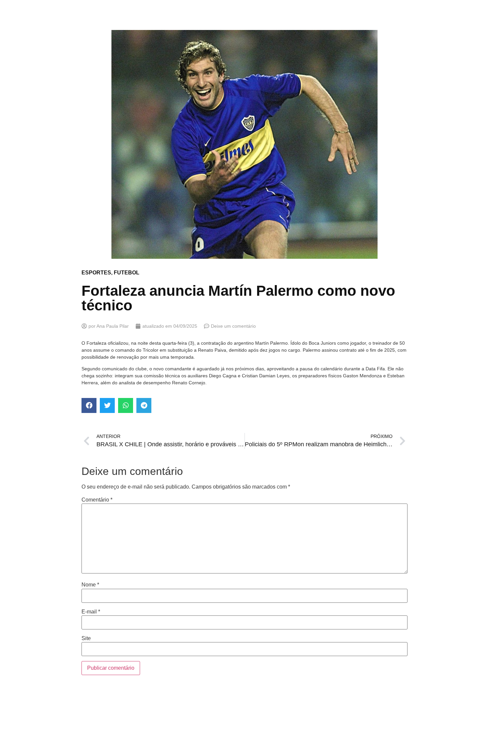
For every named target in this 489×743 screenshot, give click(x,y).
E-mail (91, 611)
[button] (89, 405)
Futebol (126, 272)
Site (86, 638)
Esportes (96, 272)
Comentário (97, 500)
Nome (90, 584)
